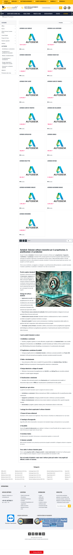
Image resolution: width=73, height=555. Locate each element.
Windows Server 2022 (6, 475)
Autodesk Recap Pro (25, 161)
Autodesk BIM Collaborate (54, 108)
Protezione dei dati (43, 505)
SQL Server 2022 (18, 473)
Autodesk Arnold (51, 134)
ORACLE (4, 70)
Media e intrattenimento (7, 55)
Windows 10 (67, 477)
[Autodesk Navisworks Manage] (59, 197)
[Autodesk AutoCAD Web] (32, 144)
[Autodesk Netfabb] (59, 171)
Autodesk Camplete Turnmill (54, 81)
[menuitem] (52, 1)
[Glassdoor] (36, 533)
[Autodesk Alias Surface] (32, 38)
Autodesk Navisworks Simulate (27, 187)
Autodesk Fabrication (25, 55)
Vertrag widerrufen (37, 552)
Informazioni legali (43, 507)
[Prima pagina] (20, 241)
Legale (40, 495)
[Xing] (33, 533)
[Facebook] (29, 533)
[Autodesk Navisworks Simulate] (32, 197)
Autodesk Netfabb (52, 161)
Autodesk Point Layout (25, 81)
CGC (22, 509)
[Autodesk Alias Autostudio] (59, 38)
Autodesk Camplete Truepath (27, 108)
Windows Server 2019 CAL (21, 471)
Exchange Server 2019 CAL (35, 475)
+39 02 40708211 (7, 500)
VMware (67, 479)
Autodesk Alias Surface (26, 28)
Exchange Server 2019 (34, 471)
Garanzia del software (26, 498)
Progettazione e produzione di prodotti (7, 52)
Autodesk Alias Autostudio (54, 28)
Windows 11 (67, 475)
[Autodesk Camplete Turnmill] (59, 91)
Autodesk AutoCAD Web (25, 134)
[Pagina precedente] (23, 241)
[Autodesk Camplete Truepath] (32, 118)
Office (3, 26)
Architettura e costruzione (8, 49)
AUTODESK (4, 46)
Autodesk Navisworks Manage (55, 187)
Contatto (23, 500)
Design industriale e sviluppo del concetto (7, 63)
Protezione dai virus (6, 73)
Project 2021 (50, 477)
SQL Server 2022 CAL (19, 477)
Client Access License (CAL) (7, 32)
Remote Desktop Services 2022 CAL (37, 479)
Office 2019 (3, 473)
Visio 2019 (67, 473)
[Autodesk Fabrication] (32, 65)
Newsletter (41, 498)
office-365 (41, 497)
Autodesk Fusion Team (53, 55)
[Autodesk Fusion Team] (59, 65)
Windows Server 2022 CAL (7, 479)
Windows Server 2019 (6, 477)
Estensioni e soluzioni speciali (7, 67)
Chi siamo (41, 500)
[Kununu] (40, 533)
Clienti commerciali (25, 495)
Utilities (3, 43)
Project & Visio (5, 38)
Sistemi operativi (6, 40)
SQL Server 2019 (18, 475)
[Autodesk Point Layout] (32, 91)
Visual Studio (5, 35)
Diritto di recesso (24, 505)
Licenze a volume (43, 502)
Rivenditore (23, 497)
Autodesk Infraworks (25, 214)
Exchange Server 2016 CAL (35, 477)
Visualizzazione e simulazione (6, 59)
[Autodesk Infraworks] (32, 224)
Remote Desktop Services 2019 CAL (55, 471)
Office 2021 (3, 471)
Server (3, 28)
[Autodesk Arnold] (59, 144)
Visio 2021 (67, 471)
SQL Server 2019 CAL (19, 479)
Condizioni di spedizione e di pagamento (27, 503)
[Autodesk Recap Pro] (32, 171)
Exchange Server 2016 (34, 473)
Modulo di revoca (25, 507)
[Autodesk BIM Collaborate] (59, 118)
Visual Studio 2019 (51, 475)
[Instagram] (43, 533)
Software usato (42, 503)
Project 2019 (50, 479)
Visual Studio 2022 (51, 473)
